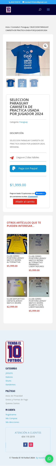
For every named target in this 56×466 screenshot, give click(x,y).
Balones (9, 377)
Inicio (8, 27)
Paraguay (25, 27)
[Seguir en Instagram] (31, 444)
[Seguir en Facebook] (25, 444)
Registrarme (11, 414)
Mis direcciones (12, 422)
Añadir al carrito (25, 201)
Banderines (10, 384)
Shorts (8, 380)
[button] (45, 46)
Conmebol (15, 27)
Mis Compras (11, 418)
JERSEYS (9, 373)
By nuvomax (41, 457)
